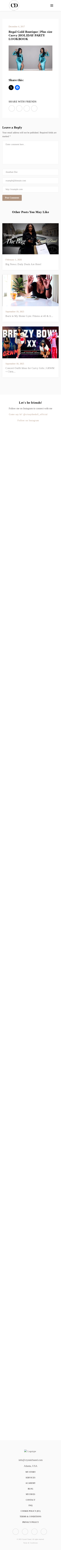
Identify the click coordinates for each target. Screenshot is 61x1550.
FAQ (30, 1505)
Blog (30, 1489)
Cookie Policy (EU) (31, 1511)
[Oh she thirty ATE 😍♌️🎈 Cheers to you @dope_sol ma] (2, 602)
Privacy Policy (30, 1522)
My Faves (30, 1494)
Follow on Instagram (28, 421)
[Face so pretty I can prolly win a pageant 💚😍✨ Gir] (2, 1193)
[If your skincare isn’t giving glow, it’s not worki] (49, 689)
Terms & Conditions (30, 1516)
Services (30, 1478)
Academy (30, 1483)
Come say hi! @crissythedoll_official (28, 414)
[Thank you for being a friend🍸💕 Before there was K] (18, 1122)
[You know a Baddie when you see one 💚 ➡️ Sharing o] (33, 521)
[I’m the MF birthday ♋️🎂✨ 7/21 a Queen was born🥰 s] (18, 504)
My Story (30, 1472)
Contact (30, 1500)
